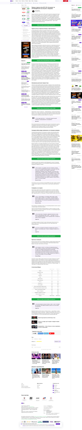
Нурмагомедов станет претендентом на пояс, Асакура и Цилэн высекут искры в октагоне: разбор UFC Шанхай (46, 362)
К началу (24, 27)
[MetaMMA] (23, 403)
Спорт (38, 386)
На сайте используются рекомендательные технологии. (29, 419)
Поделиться (57, 341)
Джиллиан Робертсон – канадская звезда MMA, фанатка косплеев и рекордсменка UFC (45, 376)
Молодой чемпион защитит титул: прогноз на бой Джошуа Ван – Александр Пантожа (76, 89)
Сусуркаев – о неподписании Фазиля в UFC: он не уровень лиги (76, 102)
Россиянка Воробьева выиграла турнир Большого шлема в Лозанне (76, 59)
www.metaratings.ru (31, 406)
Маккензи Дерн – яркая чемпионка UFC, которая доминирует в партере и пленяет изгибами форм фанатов (55, 376)
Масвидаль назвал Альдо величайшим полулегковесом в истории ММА (76, 124)
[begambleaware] (46, 422)
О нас (22, 383)
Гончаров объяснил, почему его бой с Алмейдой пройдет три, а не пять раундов (76, 30)
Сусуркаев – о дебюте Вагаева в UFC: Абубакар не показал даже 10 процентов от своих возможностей (76, 37)
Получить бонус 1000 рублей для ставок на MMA (46, 60)
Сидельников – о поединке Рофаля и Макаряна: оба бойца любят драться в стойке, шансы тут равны (76, 117)
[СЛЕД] (60, 359)
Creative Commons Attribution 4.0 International (40, 416)
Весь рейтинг (26, 25)
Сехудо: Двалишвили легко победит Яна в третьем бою (76, 10)
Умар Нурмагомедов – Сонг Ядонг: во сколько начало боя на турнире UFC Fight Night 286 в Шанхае (76, 167)
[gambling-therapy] (51, 422)
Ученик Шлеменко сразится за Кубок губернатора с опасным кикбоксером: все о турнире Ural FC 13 (76, 52)
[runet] (22, 422)
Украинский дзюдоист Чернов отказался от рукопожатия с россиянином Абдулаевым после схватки (76, 16)
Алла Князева (37, 10)
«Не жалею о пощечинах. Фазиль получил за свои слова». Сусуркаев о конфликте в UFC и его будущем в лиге (56, 362)
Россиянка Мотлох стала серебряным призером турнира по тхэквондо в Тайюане (75, 66)
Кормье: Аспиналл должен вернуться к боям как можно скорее (76, 160)
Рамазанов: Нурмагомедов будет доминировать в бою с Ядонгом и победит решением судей (76, 110)
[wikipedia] (34, 422)
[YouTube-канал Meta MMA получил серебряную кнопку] (25, 422)
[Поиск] (56, 1)
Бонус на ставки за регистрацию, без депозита (46, 158)
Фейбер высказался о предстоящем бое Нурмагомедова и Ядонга (76, 45)
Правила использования (24, 386)
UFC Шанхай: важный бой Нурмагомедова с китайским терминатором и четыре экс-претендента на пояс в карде (36, 362)
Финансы (38, 387)
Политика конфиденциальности (25, 387)
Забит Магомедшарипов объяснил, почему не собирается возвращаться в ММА (76, 153)
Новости (23, 60)
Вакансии (22, 384)
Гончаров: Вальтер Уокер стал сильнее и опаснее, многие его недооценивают (76, 73)
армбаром (33, 53)
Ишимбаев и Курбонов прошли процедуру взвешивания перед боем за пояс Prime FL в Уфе (76, 80)
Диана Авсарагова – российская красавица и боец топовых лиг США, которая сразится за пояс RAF (36, 376)
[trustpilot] (40, 422)
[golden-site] (29, 422)
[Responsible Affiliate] (57, 422)
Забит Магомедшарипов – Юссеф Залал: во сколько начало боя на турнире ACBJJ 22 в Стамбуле (76, 131)
